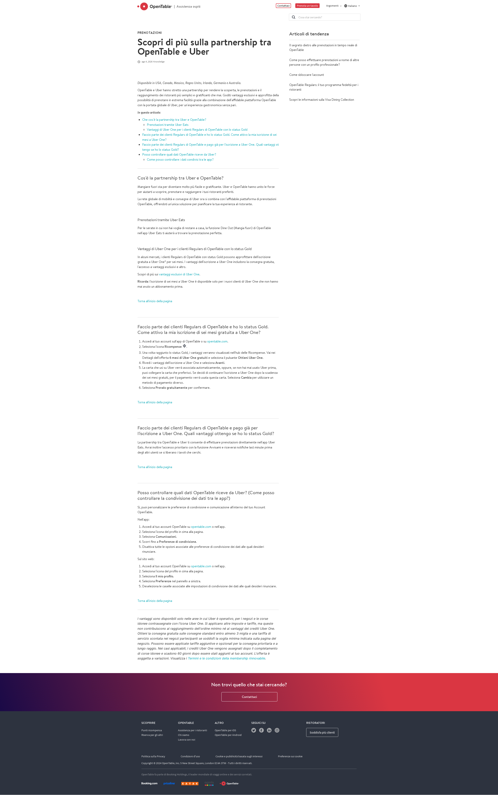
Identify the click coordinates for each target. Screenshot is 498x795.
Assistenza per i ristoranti (192, 730)
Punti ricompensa (151, 730)
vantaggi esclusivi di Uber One (179, 274)
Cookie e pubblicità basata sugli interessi (239, 756)
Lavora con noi (186, 739)
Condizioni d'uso (190, 756)
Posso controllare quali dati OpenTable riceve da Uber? (179, 154)
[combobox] (324, 17)
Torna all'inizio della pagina (155, 301)
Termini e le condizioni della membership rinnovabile (226, 658)
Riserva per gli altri (152, 735)
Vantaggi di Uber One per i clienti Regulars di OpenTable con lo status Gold (197, 129)
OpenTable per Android (228, 735)
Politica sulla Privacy (153, 756)
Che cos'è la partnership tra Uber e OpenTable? (174, 119)
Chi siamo (183, 735)
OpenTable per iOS (225, 730)
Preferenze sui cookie (290, 756)
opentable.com (217, 341)
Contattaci (249, 697)
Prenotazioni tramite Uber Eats (168, 125)
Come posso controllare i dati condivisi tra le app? (180, 159)
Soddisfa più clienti (322, 732)
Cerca (293, 17)
